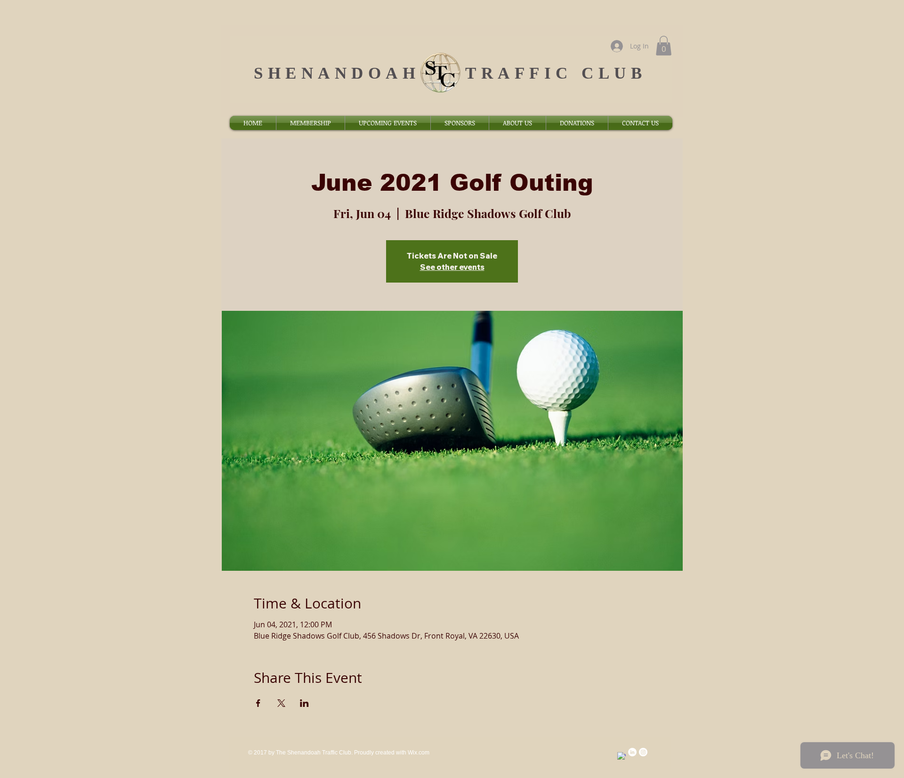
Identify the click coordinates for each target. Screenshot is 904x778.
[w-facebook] (621, 756)
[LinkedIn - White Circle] (632, 752)
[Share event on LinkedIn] (304, 703)
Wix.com (418, 752)
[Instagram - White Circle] (643, 752)
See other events (452, 267)
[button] (663, 46)
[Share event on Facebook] (258, 703)
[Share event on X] (281, 703)
